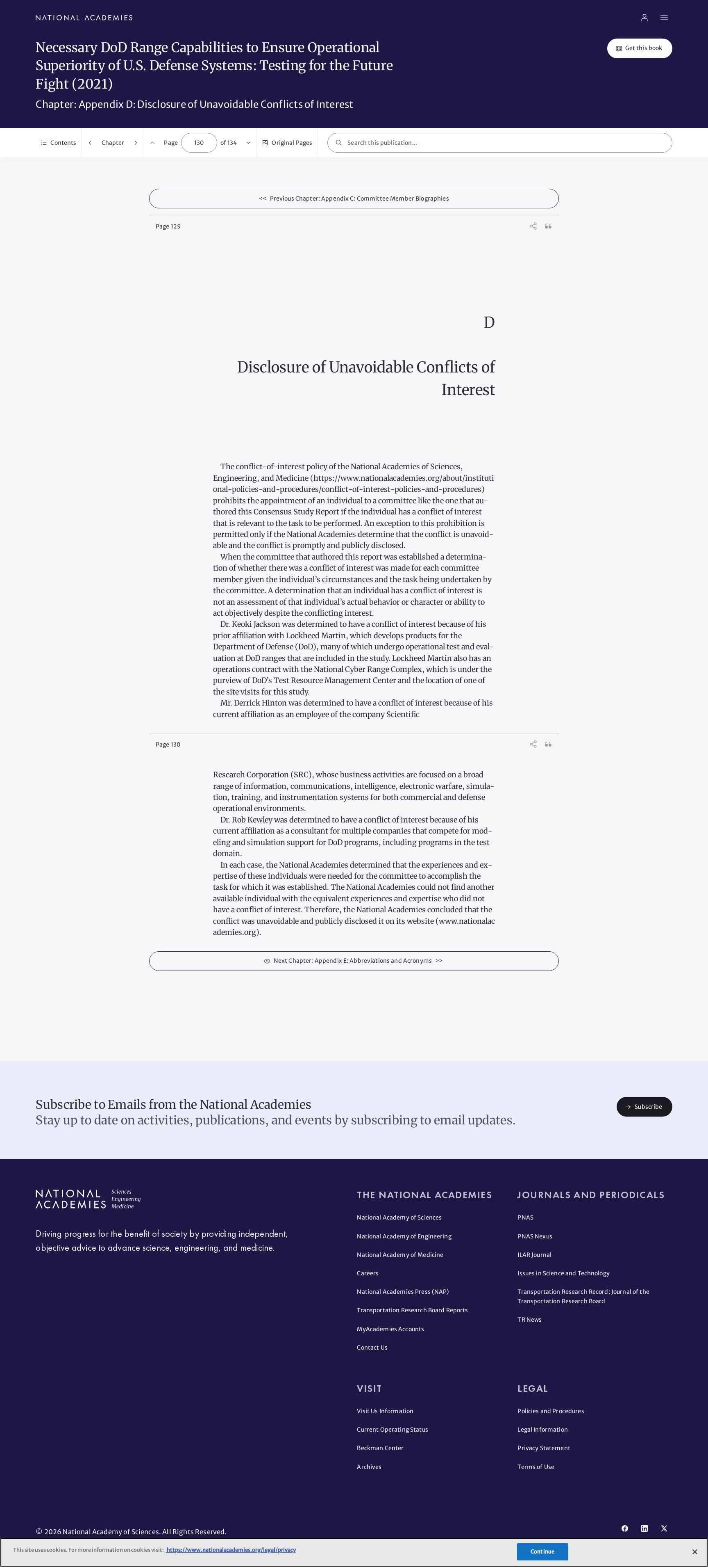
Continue (542, 1551)
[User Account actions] (644, 17)
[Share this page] (533, 226)
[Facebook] (625, 1528)
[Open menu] (664, 17)
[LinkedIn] (644, 1528)
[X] (664, 1528)
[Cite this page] (548, 226)
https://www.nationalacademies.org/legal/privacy (231, 1549)
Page (171, 142)
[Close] (695, 1552)
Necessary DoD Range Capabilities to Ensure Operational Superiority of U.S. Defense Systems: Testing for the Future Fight (214, 66)
